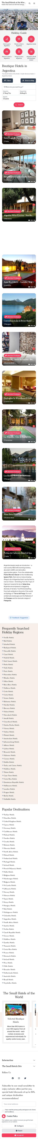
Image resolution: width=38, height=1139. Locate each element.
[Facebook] (13, 1078)
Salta (7, 141)
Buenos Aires (9, 363)
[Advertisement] (19, 240)
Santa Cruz (9, 401)
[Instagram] (19, 1078)
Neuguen (8, 324)
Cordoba (8, 285)
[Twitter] (25, 1078)
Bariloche (8, 180)
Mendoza (8, 219)
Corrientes (8, 440)
